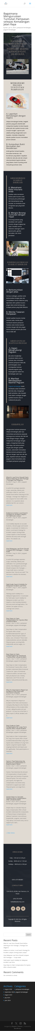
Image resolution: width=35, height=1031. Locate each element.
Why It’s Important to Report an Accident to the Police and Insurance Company (17, 691)
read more (9, 505)
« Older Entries (10, 833)
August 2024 (8, 995)
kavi (6, 27)
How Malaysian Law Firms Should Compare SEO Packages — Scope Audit (17, 550)
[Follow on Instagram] (23, 908)
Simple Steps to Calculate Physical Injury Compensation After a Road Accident (16, 798)
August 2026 (8, 989)
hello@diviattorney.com (17, 902)
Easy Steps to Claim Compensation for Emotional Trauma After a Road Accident (16, 655)
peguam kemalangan (10, 30)
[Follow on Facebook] (13, 908)
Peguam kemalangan (15, 386)
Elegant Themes (17, 1026)
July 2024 (7, 997)
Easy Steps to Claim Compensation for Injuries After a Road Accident (17, 620)
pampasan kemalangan (24, 27)
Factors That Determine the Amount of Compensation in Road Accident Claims (15, 762)
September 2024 (9, 992)
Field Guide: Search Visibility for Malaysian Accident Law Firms (16, 585)
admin (10, 482)
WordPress (17, 1028)
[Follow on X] (18, 908)
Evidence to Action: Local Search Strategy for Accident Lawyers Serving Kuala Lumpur (17, 514)
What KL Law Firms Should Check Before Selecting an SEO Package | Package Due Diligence (17, 478)
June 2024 (7, 1000)
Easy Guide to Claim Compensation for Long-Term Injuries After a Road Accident (16, 727)
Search (29, 935)
